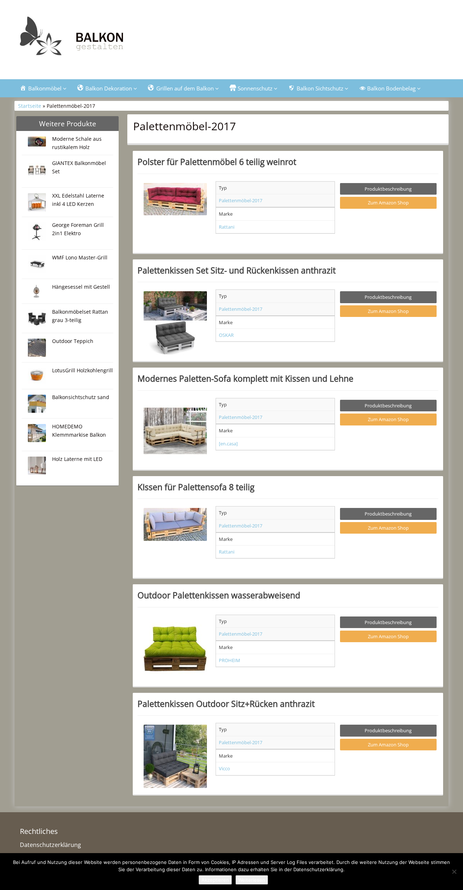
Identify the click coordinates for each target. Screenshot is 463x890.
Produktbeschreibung (388, 189)
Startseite (29, 105)
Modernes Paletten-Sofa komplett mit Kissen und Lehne (245, 378)
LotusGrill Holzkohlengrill (82, 370)
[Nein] (454, 871)
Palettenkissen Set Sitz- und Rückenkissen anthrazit (236, 270)
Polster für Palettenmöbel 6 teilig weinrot (216, 162)
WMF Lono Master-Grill (79, 257)
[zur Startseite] (104, 38)
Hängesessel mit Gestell (81, 286)
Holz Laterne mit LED (77, 458)
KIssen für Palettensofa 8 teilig (195, 487)
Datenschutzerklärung (50, 845)
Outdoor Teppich (72, 341)
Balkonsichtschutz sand (80, 397)
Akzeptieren (215, 880)
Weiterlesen (251, 880)
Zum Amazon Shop (388, 202)
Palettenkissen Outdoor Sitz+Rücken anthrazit (226, 703)
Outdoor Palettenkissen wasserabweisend (218, 595)
